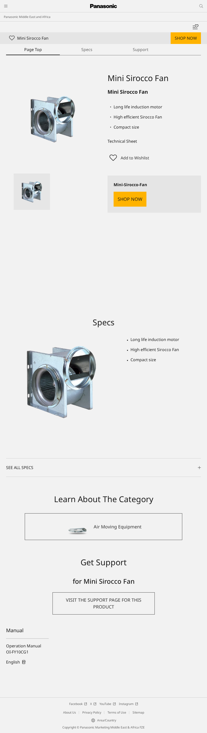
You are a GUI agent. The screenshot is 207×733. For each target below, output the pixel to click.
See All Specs (19, 467)
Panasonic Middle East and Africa (27, 17)
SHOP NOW (186, 38)
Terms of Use (117, 712)
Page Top (33, 49)
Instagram (126, 704)
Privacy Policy (91, 712)
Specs (86, 49)
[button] (32, 192)
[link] (16, 662)
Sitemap (138, 712)
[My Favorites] (195, 27)
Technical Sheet (122, 141)
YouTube (105, 704)
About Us (69, 712)
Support (140, 49)
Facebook (76, 704)
